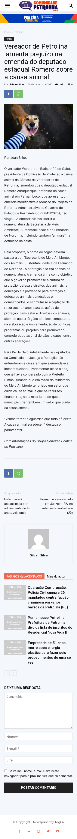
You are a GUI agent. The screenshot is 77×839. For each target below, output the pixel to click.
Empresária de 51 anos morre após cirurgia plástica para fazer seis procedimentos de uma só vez (49, 652)
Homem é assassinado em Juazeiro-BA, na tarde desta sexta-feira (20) (56, 506)
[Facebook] (8, 94)
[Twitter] (48, 831)
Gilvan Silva (17, 84)
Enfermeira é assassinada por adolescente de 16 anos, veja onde (17, 506)
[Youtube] (58, 831)
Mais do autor (56, 576)
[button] (71, 6)
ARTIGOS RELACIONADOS (24, 576)
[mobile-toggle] (7, 6)
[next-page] (13, 673)
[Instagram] (38, 831)
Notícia (19, 32)
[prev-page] (7, 673)
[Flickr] (29, 831)
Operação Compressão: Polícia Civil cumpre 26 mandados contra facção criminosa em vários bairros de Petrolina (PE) (48, 597)
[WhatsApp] (18, 94)
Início (7, 32)
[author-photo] (38, 549)
